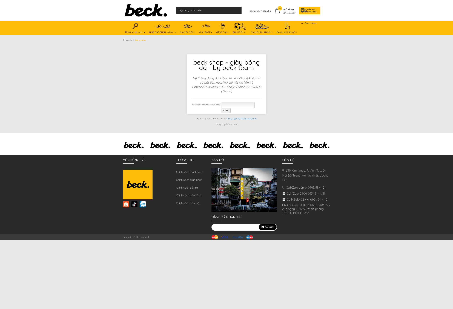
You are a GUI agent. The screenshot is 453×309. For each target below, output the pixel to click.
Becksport (142, 237)
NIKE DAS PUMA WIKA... (162, 32)
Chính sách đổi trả (187, 187)
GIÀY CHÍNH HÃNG (261, 32)
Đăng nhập (255, 11)
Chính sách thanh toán (189, 172)
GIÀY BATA (205, 32)
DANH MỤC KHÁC (286, 32)
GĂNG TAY (222, 32)
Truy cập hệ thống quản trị (242, 118)
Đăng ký (266, 11)
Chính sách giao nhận (189, 180)
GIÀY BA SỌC (187, 32)
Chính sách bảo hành (188, 195)
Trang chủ (127, 40)
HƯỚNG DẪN (308, 23)
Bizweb (234, 124)
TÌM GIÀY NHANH (134, 32)
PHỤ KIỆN (238, 32)
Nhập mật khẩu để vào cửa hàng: (206, 105)
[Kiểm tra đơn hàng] (308, 10)
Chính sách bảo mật (188, 203)
